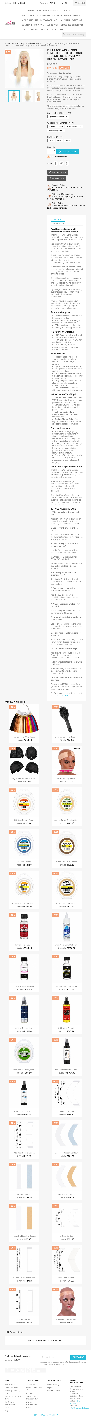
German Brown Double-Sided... (66, 820)
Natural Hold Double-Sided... (66, 862)
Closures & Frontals (72, 25)
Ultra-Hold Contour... (66, 1278)
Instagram (33, 1370)
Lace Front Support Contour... (67, 1153)
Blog (61, 29)
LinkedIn (38, 1370)
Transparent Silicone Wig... (67, 1319)
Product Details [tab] (60, 223)
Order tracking (53, 1384)
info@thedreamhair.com (79, 1408)
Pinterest (67, 163)
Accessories (38, 29)
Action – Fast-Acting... (24, 1028)
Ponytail (39, 25)
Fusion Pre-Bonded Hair (49, 15)
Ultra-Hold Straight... (24, 1319)
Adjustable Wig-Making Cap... (24, 778)
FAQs (7, 1407)
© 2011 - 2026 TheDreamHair (45, 1415)
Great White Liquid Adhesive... (67, 945)
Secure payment (11, 1388)
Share (55, 163)
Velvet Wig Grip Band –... (67, 778)
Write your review (58, 172)
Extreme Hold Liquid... (24, 945)
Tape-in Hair (28, 15)
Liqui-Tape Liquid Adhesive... (24, 986)
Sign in (50, 1388)
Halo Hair (65, 20)
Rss (17, 1370)
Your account (55, 1380)
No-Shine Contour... (67, 1236)
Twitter (12, 1370)
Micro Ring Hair (30, 20)
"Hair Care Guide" (61, 695)
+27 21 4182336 (18, 3)
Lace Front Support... (24, 862)
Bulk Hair (27, 25)
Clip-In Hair (66, 10)
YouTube (22, 1370)
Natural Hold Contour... (67, 1194)
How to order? (10, 1384)
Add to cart (67, 151)
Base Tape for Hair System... (24, 1070)
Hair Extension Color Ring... (24, 737)
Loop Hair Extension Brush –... (67, 737)
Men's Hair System (31, 10)
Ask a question (57, 178)
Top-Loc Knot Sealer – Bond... (67, 1070)
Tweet (61, 163)
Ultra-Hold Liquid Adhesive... (67, 986)
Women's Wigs (50, 10)
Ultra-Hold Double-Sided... (66, 903)
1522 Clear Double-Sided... (24, 820)
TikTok (43, 1370)
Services (52, 29)
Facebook (7, 1370)
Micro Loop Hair (48, 20)
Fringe (25, 29)
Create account (53, 1391)
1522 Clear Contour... (66, 1111)
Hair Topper (52, 25)
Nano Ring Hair (72, 15)
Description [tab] (58, 219)
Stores (29, 1407)
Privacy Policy (31, 1384)
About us (29, 1393)
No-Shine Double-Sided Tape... (24, 903)
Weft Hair (77, 20)
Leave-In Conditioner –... (24, 1111)
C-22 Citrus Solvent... (66, 1028)
